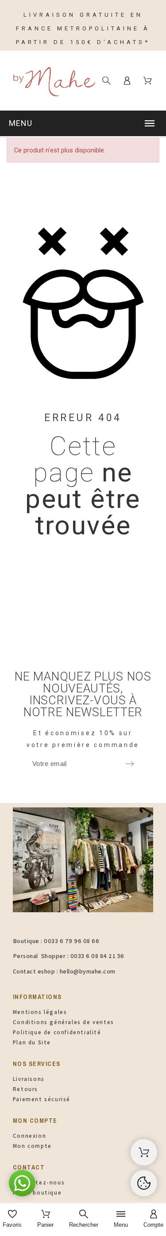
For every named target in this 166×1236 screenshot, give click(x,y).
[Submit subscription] (129, 763)
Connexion (29, 1136)
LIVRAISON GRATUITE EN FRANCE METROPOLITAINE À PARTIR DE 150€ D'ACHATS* (83, 28)
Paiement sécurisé (41, 1099)
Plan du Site (32, 1042)
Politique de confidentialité (57, 1032)
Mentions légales (40, 1012)
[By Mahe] (53, 80)
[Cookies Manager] (144, 1183)
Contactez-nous (39, 1182)
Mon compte (32, 1146)
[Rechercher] (106, 80)
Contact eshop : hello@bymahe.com (64, 971)
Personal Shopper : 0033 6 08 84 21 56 (68, 956)
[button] (83, 123)
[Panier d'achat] (144, 1152)
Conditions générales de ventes (63, 1022)
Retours (25, 1089)
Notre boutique (37, 1192)
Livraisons (29, 1079)
